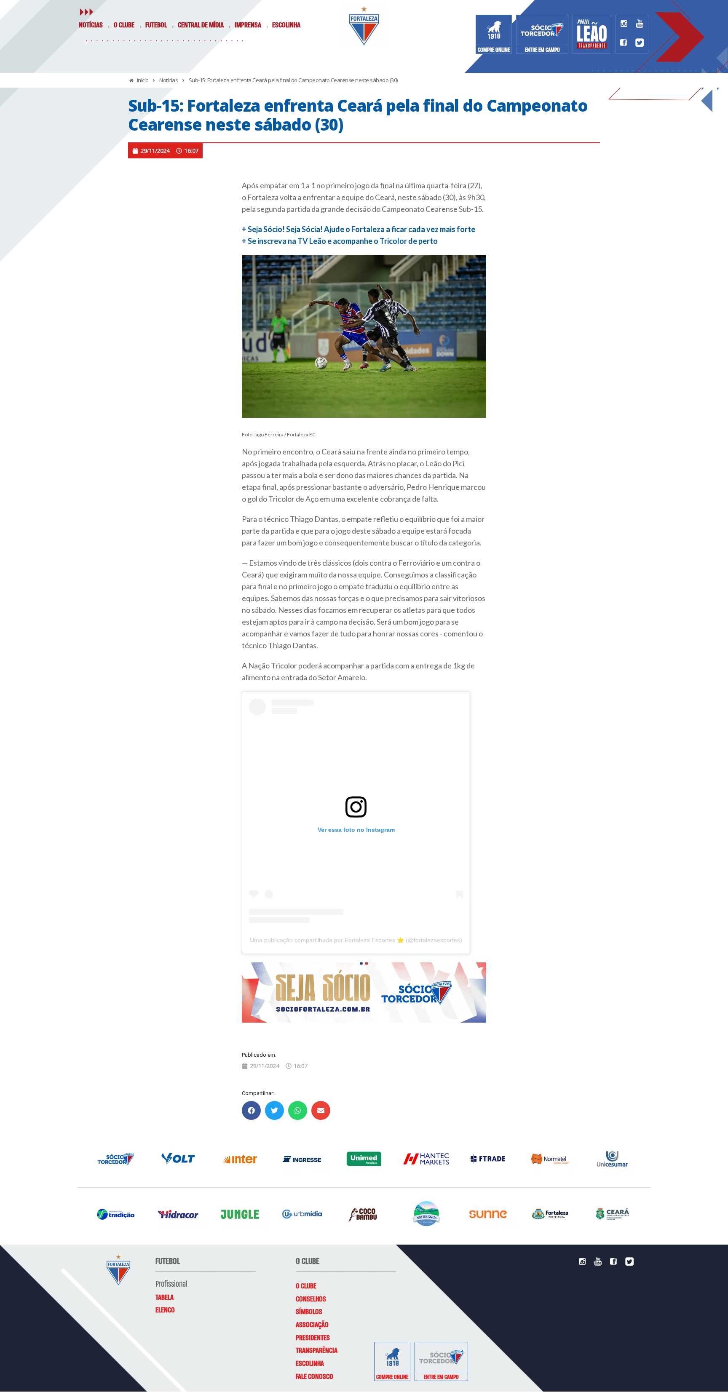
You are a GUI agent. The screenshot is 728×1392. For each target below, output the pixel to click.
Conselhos (311, 1299)
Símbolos (309, 1312)
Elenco (165, 1310)
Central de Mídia (201, 25)
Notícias (91, 25)
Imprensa (248, 25)
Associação (312, 1325)
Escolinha (286, 25)
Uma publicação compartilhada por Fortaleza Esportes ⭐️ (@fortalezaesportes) (356, 940)
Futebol (156, 25)
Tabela (164, 1297)
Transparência (316, 1351)
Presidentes (313, 1338)
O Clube (124, 25)
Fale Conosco (314, 1377)
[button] (251, 1110)
